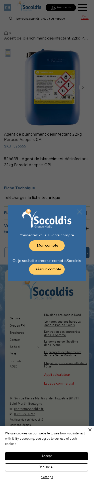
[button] (79, 212)
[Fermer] (87, 433)
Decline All (47, 467)
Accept (47, 456)
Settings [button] (47, 477)
